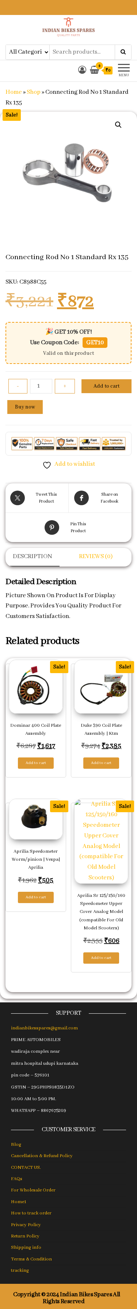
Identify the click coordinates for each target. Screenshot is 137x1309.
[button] (118, 124)
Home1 (18, 1202)
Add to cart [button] (36, 762)
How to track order (31, 1213)
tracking (20, 1270)
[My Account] (82, 70)
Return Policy (25, 1236)
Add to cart (106, 386)
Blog (16, 1144)
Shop (34, 92)
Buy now (25, 407)
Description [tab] (32, 556)
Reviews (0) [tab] (96, 556)
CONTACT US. (26, 1167)
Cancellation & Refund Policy (42, 1156)
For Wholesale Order (33, 1190)
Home (13, 92)
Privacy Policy (26, 1225)
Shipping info (26, 1247)
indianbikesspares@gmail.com (44, 1028)
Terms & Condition (31, 1259)
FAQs (16, 1179)
